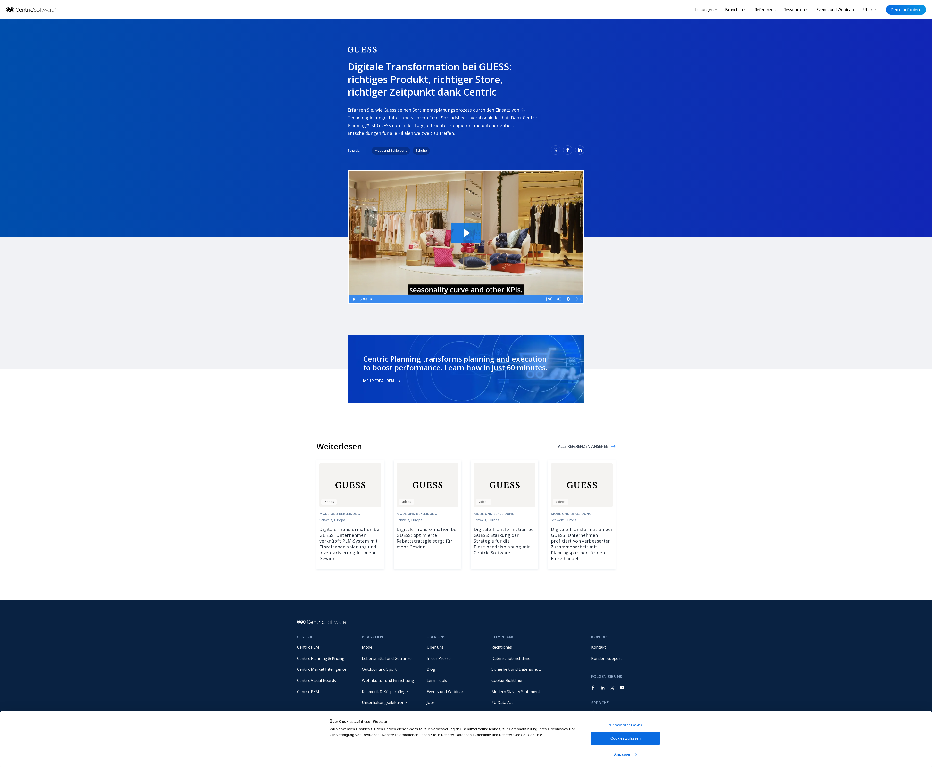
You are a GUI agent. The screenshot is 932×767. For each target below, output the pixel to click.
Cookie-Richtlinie (506, 680)
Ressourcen (794, 9)
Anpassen (622, 754)
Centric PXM (308, 691)
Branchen (734, 9)
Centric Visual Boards (316, 680)
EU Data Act (502, 702)
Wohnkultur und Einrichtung (388, 680)
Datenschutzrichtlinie (510, 658)
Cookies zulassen (625, 738)
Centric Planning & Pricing (320, 658)
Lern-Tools (437, 680)
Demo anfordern (906, 9)
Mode (367, 647)
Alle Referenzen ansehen (583, 446)
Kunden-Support (606, 658)
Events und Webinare (835, 9)
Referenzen (765, 9)
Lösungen (704, 9)
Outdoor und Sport (379, 669)
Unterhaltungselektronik (385, 702)
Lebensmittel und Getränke (387, 658)
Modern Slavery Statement (515, 691)
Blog (431, 669)
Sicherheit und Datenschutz (516, 669)
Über (867, 9)
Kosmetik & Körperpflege (385, 691)
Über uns (435, 647)
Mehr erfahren (378, 381)
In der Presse (439, 658)
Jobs (431, 702)
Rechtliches (501, 647)
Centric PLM (308, 647)
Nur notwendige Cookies (625, 725)
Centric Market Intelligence (321, 669)
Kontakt (598, 647)
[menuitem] (325, 647)
